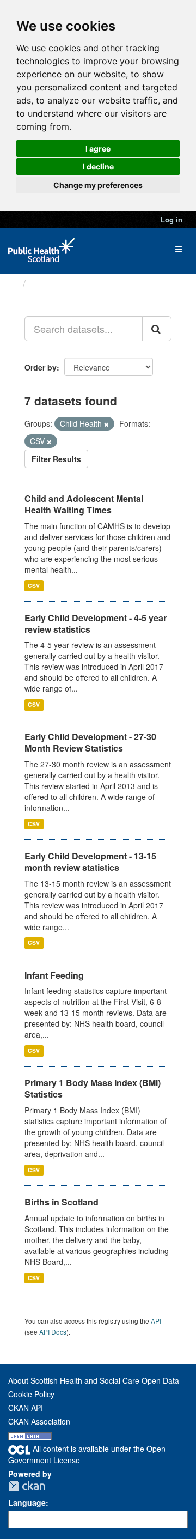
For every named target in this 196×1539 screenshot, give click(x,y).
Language (27, 1502)
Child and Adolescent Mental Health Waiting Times (83, 504)
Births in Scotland (61, 1202)
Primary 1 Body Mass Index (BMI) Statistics (92, 1088)
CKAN (26, 1486)
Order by (40, 367)
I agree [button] (98, 148)
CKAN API (25, 1407)
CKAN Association (39, 1421)
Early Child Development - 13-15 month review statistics (90, 862)
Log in (171, 219)
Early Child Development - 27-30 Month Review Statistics (90, 742)
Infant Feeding (54, 975)
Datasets (51, 283)
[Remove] (106, 424)
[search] (156, 328)
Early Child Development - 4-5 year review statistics (95, 623)
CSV (34, 585)
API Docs (52, 1331)
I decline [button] (98, 166)
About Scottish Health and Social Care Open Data (93, 1380)
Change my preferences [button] (98, 185)
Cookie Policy (31, 1394)
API (156, 1320)
